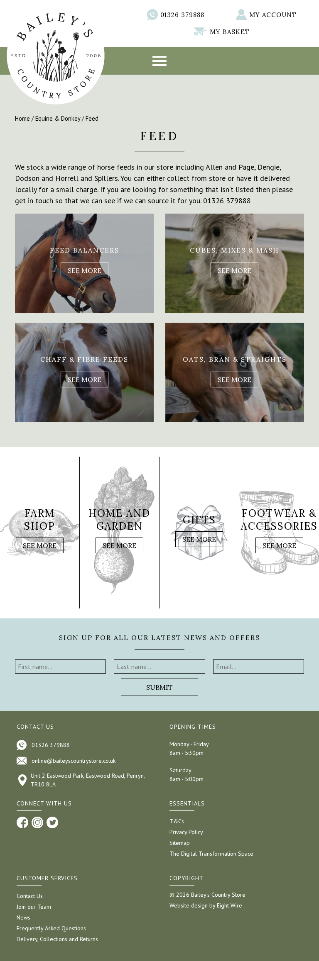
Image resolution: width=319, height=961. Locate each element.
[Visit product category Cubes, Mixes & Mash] (234, 263)
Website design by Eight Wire (205, 905)
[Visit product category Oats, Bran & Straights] (234, 372)
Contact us (35, 726)
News (23, 917)
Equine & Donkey (57, 118)
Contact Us (30, 896)
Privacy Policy (186, 832)
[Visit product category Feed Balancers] (84, 263)
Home (22, 118)
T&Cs (176, 821)
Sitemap (179, 843)
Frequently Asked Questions (51, 928)
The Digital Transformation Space (211, 853)
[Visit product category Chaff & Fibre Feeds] (84, 372)
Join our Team (34, 906)
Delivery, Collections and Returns (57, 939)
